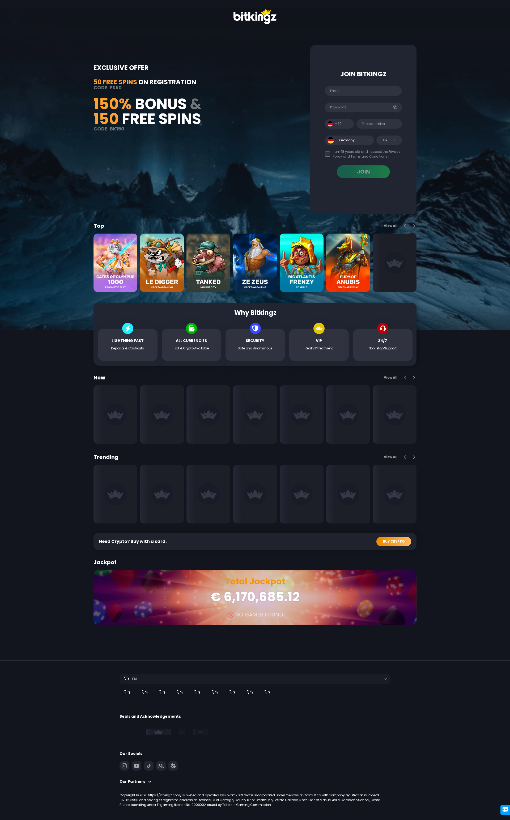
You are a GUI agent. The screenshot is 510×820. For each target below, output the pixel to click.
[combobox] (339, 124)
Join (363, 171)
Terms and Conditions (369, 156)
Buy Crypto (394, 541)
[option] (144, 692)
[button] (369, 140)
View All (390, 225)
